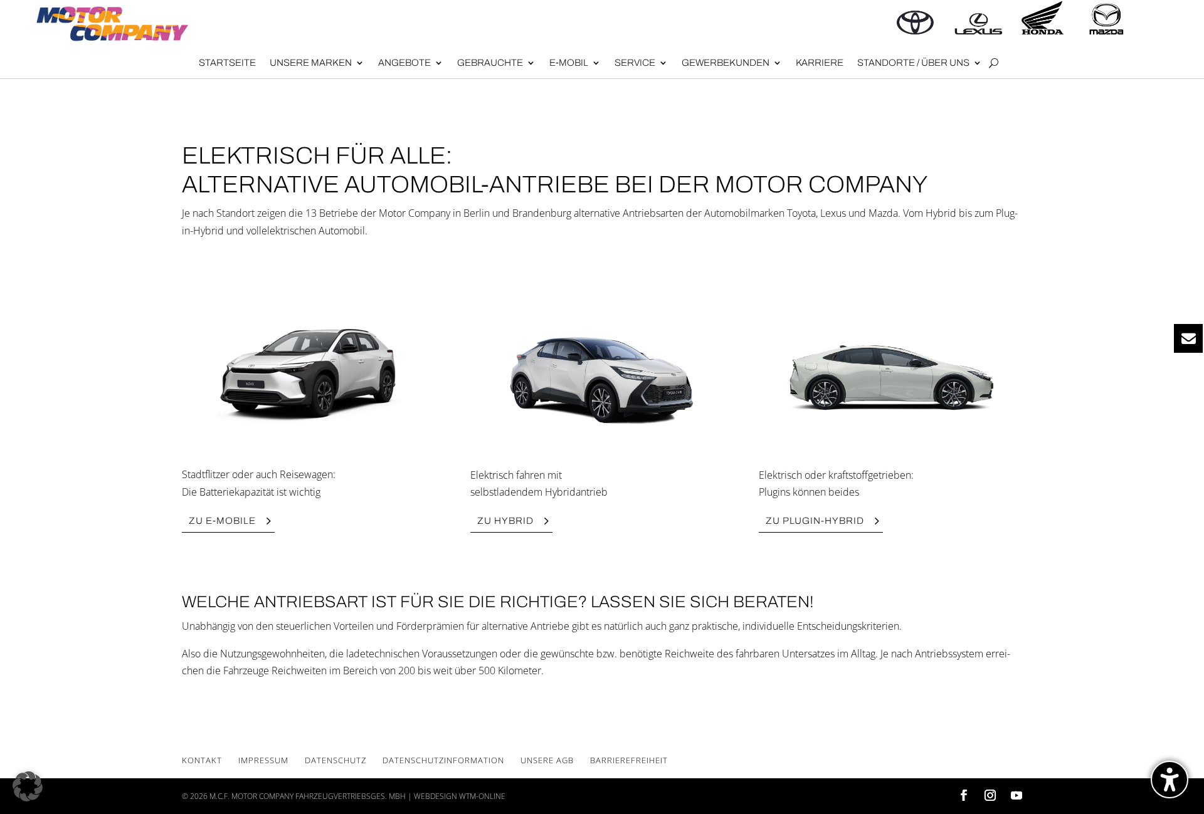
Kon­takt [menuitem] (202, 760)
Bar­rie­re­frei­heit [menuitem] (629, 760)
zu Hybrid (505, 521)
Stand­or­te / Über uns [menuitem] (913, 63)
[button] (27, 786)
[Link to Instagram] (990, 796)
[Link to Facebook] (963, 796)
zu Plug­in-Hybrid (815, 521)
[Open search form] (993, 63)
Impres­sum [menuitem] (263, 760)
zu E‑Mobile (222, 521)
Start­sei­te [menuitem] (227, 63)
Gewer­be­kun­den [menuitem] (725, 63)
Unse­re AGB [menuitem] (547, 760)
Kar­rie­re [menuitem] (819, 63)
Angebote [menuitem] (404, 63)
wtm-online (482, 796)
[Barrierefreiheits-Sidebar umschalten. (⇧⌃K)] (1169, 779)
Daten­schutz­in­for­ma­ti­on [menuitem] (443, 760)
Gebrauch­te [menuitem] (490, 63)
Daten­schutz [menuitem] (335, 760)
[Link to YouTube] (1016, 796)
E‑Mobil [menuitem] (568, 63)
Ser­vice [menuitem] (635, 63)
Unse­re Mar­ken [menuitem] (311, 63)
